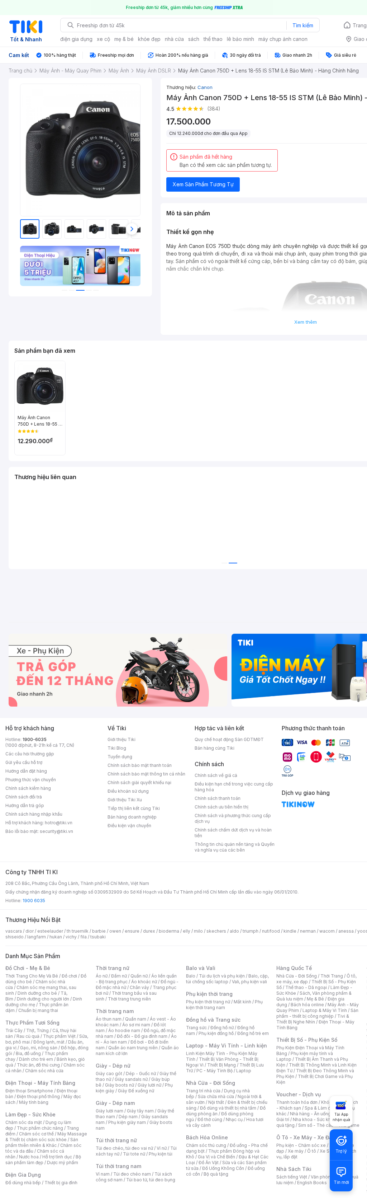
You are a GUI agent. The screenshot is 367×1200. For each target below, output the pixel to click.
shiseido (14, 936)
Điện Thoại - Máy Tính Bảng (40, 1083)
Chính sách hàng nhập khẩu (33, 814)
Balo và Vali (200, 968)
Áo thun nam (108, 1019)
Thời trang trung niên (129, 999)
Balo (190, 976)
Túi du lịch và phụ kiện (222, 976)
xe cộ (103, 39)
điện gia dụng (76, 39)
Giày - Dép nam (115, 1103)
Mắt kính (242, 1001)
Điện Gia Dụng (23, 1175)
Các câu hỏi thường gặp (29, 753)
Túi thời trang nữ (116, 1140)
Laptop (243, 1070)
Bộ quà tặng (216, 1174)
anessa (346, 931)
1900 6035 (34, 900)
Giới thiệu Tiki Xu (125, 799)
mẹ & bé (124, 39)
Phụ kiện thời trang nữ (208, 1001)
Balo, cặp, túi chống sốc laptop (227, 978)
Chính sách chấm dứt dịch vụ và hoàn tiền (233, 832)
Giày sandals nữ (131, 1079)
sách (193, 39)
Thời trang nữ (112, 968)
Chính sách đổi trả (23, 797)
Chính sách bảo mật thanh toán (140, 765)
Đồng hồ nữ (222, 1027)
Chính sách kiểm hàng (28, 788)
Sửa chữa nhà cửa (216, 1096)
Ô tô (311, 1151)
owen (115, 931)
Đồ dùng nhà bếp (23, 1182)
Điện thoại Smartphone (29, 1090)
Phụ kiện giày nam (127, 1122)
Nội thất (216, 1102)
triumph (250, 931)
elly (186, 931)
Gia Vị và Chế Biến (216, 1156)
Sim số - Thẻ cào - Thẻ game (328, 1125)
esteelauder (50, 931)
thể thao (213, 39)
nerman (308, 931)
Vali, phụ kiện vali (249, 981)
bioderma (169, 931)
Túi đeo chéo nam (132, 1174)
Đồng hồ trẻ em (253, 1033)
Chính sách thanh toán (217, 798)
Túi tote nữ (134, 1154)
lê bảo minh (240, 39)
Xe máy (296, 1151)
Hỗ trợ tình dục (57, 1156)
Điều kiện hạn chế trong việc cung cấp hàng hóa (234, 786)
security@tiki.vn (56, 831)
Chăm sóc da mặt (23, 1122)
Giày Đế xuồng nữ (136, 1090)
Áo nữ (102, 976)
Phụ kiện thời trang (209, 994)
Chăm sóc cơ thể (36, 1133)
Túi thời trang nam (118, 1166)
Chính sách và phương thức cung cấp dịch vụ (233, 818)
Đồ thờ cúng (209, 1119)
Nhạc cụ (234, 1119)
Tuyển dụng (120, 756)
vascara (13, 931)
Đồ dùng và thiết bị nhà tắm (228, 1108)
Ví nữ (162, 1148)
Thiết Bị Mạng (221, 1065)
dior (29, 931)
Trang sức (196, 1027)
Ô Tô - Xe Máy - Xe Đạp (305, 1137)
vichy (71, 936)
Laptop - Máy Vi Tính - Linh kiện (226, 1045)
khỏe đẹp (149, 39)
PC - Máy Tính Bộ (214, 1070)
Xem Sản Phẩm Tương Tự (203, 184)
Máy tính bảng (33, 1102)
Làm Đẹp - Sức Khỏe (30, 1114)
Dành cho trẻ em (36, 1059)
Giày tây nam (140, 1111)
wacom (327, 931)
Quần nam (135, 1019)
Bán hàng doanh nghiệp (132, 817)
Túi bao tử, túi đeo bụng (150, 1179)
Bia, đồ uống (28, 1053)
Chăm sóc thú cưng (206, 1145)
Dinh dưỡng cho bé (37, 993)
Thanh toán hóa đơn (297, 1102)
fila (83, 936)
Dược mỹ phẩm (62, 1162)
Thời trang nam (115, 1011)
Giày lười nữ (149, 1085)
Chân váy (139, 987)
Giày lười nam (109, 1111)
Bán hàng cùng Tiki (214, 748)
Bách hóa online (307, 1004)
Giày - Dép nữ (113, 1066)
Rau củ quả (27, 1036)
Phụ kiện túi (160, 1154)
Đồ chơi (69, 976)
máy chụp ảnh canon (283, 39)
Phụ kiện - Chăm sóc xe (301, 1145)
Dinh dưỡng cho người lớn (43, 999)
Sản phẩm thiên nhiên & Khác (41, 1142)
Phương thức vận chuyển (30, 779)
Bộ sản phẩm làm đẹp (43, 1159)
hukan (55, 936)
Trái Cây (14, 1030)
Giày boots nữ (119, 1085)
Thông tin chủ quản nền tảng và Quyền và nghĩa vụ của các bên (235, 847)
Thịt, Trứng (37, 1030)
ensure (132, 931)
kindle (289, 931)
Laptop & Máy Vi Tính (324, 1010)
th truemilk (78, 931)
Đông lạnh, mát (49, 1042)
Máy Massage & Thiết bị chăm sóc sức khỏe (46, 1136)
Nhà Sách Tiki (293, 1169)
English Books (312, 1182)
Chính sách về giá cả (216, 775)
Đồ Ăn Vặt (209, 1162)
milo (198, 931)
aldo (234, 931)
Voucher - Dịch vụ (298, 1094)
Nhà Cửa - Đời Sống (210, 1083)
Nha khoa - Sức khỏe (314, 1119)
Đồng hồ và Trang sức (213, 1020)
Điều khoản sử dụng (128, 791)
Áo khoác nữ (144, 981)
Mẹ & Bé (315, 999)
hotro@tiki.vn (58, 822)
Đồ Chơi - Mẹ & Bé (27, 968)
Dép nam (128, 1116)
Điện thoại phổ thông (38, 1096)
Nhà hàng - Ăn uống (310, 1113)
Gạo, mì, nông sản (38, 1047)
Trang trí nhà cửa (203, 1090)
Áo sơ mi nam (136, 1024)
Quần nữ (139, 976)
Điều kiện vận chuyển (129, 825)
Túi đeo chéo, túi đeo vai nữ (124, 1148)
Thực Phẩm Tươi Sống (32, 1022)
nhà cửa (174, 39)
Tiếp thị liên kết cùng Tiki (134, 808)
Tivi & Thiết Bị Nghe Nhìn (312, 1019)
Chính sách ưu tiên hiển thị (221, 807)
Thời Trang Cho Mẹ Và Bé (31, 976)
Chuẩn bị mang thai (38, 1010)
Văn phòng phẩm (328, 1177)
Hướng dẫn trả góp (24, 805)
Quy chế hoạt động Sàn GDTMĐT (229, 739)
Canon (205, 87)
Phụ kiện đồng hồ (216, 1033)
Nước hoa (29, 1156)
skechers (216, 931)
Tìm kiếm (302, 25)
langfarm (36, 936)
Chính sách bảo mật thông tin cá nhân (146, 774)
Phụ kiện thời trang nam (224, 1004)
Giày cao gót (109, 1073)
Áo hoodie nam (124, 1030)
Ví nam (103, 1174)
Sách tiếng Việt (291, 1177)
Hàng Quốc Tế (294, 968)
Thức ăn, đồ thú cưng (38, 1065)
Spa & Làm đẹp (320, 1108)
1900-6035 (35, 739)
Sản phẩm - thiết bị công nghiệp (317, 1013)
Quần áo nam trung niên (133, 1047)
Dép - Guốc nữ (141, 1073)
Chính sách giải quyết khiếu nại (139, 782)
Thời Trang (331, 976)
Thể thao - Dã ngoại (306, 987)
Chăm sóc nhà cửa (44, 1070)
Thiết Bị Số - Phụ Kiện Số (306, 1040)
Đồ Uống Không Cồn (223, 1168)
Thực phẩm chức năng (40, 1128)
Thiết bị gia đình (60, 1182)
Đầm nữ (119, 976)
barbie (99, 931)
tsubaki (98, 936)
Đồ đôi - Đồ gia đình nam (142, 1036)
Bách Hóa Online (207, 1137)
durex (149, 931)
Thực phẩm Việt (59, 1036)
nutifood (271, 931)
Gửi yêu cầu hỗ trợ (23, 762)
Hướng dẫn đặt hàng (26, 771)
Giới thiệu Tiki (121, 739)
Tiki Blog (117, 748)
